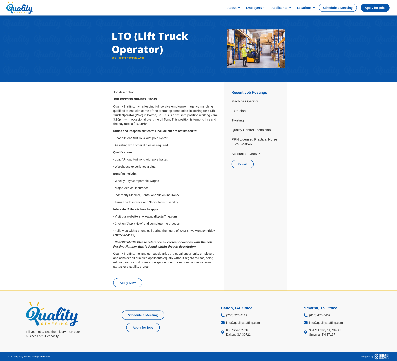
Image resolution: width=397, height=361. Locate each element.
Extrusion (239, 111)
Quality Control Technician (251, 130)
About (231, 8)
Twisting (238, 120)
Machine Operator (245, 101)
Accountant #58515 (246, 154)
